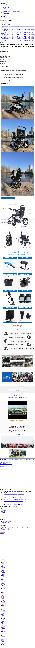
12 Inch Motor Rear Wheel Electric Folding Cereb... (13, 501)
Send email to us (2, 59)
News (3, 6)
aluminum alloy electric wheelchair (5, 462)
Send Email (2, 533)
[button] (17, 390)
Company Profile (6, 13)
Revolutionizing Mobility (7, 10)
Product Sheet (6, 17)
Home (3, 2)
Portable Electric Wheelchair (4, 465)
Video (5, 15)
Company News (6, 7)
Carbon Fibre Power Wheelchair (7, 521)
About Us (3, 12)
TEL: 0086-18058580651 (6, 528)
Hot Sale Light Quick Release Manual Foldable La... (14, 504)
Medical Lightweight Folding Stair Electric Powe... (13, 497)
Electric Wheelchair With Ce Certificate (6, 464)
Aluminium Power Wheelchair (6, 24)
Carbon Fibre (6, 4)
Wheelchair (2, 466)
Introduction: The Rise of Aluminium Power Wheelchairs (12, 11)
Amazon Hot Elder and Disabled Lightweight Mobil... (14, 494)
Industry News (6, 8)
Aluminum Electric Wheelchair (8, 5)
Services (3, 9)
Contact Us (5, 14)
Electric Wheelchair (5, 23)
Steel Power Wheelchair (5, 522)
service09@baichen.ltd (5, 529)
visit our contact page (14, 397)
